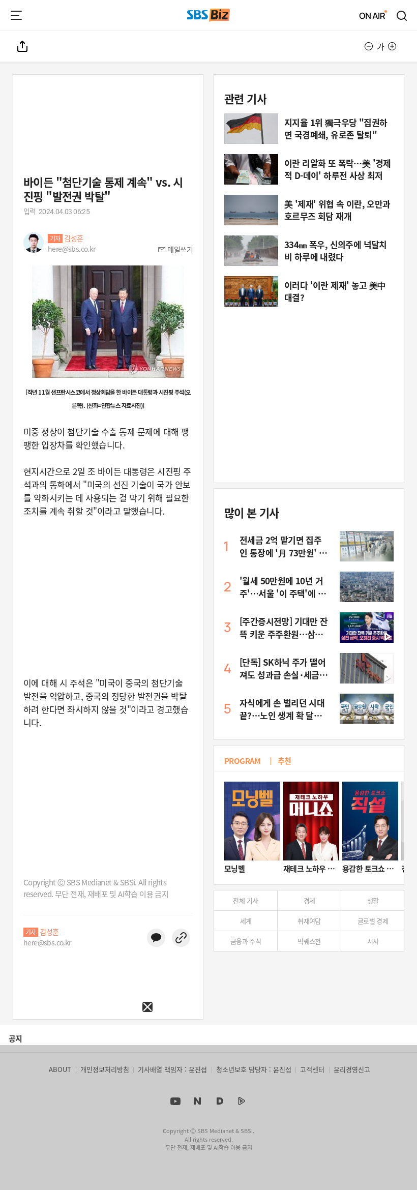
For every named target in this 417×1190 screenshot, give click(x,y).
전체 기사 (245, 900)
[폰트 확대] (392, 46)
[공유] (23, 46)
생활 (373, 900)
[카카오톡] (156, 937)
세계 (246, 921)
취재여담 (309, 921)
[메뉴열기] (16, 15)
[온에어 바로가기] (373, 15)
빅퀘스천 (309, 941)
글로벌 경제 (373, 921)
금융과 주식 (245, 941)
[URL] (181, 937)
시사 (373, 941)
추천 (284, 760)
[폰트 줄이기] (369, 46)
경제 (309, 900)
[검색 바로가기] (402, 15)
